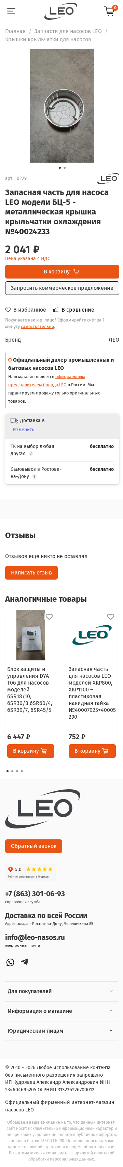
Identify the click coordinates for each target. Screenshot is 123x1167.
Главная (15, 31)
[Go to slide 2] (65, 168)
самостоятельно (37, 326)
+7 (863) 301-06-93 (35, 894)
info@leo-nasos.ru (35, 937)
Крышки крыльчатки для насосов (48, 39)
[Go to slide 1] (60, 168)
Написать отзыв (31, 572)
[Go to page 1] (7, 771)
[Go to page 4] (22, 771)
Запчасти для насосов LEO (68, 31)
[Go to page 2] (12, 771)
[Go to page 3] (17, 771)
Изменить (23, 430)
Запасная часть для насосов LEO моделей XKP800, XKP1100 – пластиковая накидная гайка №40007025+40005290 (92, 693)
